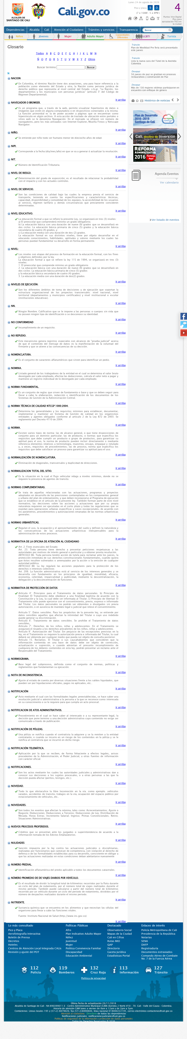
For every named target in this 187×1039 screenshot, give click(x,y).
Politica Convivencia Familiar (83, 948)
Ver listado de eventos (165, 219)
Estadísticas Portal (118, 955)
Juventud (71, 941)
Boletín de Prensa (19, 937)
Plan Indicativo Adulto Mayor (83, 933)
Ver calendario (169, 182)
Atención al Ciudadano (68, 29)
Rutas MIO (113, 941)
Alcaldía (34, 29)
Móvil (147, 18)
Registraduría (149, 948)
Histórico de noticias (157, 100)
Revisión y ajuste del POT (23, 952)
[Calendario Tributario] (155, 154)
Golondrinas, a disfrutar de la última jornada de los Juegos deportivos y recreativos (154, 75)
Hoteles (13, 944)
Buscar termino (46, 67)
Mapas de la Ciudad (119, 933)
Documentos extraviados (156, 952)
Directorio (113, 948)
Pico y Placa (15, 930)
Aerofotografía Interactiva (24, 933)
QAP (110, 944)
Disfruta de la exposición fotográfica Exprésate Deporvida (150, 62)
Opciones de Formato (159, 18)
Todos (40, 53)
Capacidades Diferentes (122, 36)
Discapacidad (74, 952)
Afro (68, 930)
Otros (91, 59)
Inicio (130, 18)
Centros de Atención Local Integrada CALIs (34, 948)
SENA (144, 941)
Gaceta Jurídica (116, 952)
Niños (19, 36)
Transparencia (128, 29)
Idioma (136, 18)
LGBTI (146, 36)
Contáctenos (153, 18)
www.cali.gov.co (27, 12)
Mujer (68, 36)
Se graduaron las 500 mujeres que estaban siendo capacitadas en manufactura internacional (154, 50)
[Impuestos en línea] (155, 118)
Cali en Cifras (115, 937)
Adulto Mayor (95, 36)
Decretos (13, 941)
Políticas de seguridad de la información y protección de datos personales (94, 1018)
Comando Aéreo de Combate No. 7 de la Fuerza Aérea (159, 957)
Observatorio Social (119, 930)
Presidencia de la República (158, 933)
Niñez (69, 937)
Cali (46, 29)
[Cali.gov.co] (83, 17)
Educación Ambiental (79, 955)
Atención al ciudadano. (73, 1013)
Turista (171, 36)
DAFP (144, 944)
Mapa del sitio (141, 18)
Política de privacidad (93, 978)
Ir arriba (121, 99)
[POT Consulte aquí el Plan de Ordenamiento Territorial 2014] (155, 136)
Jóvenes (43, 36)
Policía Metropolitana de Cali (159, 930)
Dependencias (15, 29)
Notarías (146, 937)
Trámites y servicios (101, 29)
